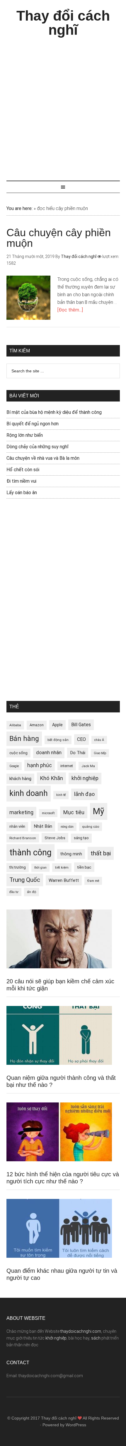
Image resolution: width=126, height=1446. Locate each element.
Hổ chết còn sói (22, 469)
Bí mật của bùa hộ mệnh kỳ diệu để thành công (54, 412)
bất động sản (58, 740)
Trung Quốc (24, 879)
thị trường (17, 867)
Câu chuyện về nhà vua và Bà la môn (42, 458)
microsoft (48, 813)
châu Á (99, 740)
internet (66, 766)
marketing (21, 812)
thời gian (40, 867)
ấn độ (31, 892)
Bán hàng (24, 738)
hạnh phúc (39, 765)
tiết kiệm (62, 867)
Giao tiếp (100, 753)
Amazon (37, 725)
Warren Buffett (64, 880)
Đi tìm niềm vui (21, 481)
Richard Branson (22, 838)
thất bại (101, 853)
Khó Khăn (51, 778)
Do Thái (77, 752)
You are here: (19, 208)
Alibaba (15, 725)
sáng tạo (81, 838)
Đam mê (93, 881)
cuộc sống (18, 753)
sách (96, 1338)
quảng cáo (90, 826)
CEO (81, 739)
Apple (57, 724)
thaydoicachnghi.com (80, 1331)
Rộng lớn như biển (24, 435)
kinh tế (61, 795)
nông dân (67, 827)
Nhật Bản (43, 826)
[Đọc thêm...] (70, 310)
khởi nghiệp (84, 778)
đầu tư (13, 892)
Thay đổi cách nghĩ (63, 23)
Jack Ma (88, 766)
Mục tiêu (73, 812)
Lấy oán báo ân (21, 492)
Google (14, 766)
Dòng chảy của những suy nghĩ (37, 446)
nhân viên (17, 826)
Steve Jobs (55, 837)
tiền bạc (84, 867)
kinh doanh (28, 793)
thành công (30, 852)
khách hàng (20, 778)
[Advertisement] (63, 106)
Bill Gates (81, 724)
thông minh (71, 854)
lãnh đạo (84, 794)
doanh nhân (49, 752)
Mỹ (98, 811)
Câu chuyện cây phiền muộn (58, 237)
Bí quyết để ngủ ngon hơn (32, 424)
